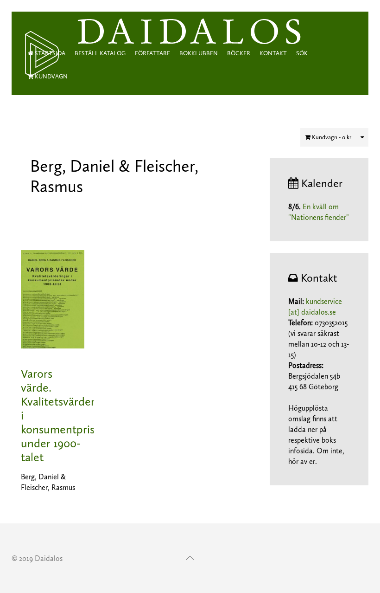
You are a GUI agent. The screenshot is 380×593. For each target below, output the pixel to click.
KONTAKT (273, 53)
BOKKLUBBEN (198, 53)
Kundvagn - (330, 137)
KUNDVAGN (50, 76)
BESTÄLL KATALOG (100, 53)
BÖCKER (238, 53)
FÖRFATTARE (152, 53)
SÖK (302, 53)
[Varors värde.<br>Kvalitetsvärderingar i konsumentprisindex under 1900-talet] (52, 298)
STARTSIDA (49, 53)
